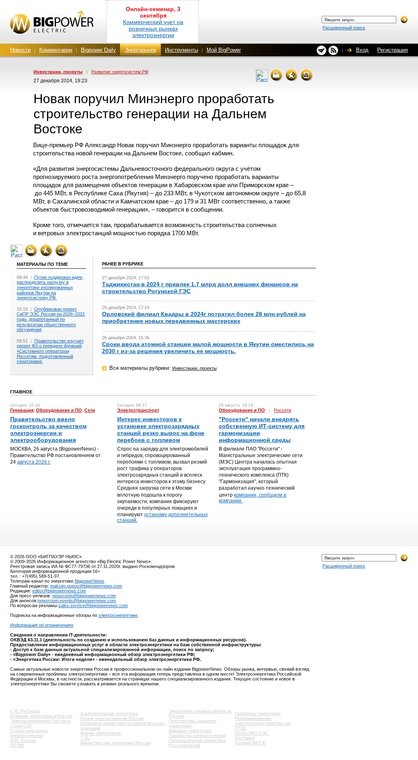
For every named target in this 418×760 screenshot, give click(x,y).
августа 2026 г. (34, 462)
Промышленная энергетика (197, 740)
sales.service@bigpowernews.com (93, 605)
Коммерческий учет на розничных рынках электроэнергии (153, 28)
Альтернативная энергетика (109, 713)
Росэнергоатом (184, 745)
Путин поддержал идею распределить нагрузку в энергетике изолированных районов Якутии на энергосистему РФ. (49, 287)
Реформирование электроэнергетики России (262, 721)
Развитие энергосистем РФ (119, 71)
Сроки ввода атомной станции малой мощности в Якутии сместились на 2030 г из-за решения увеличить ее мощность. (208, 347)
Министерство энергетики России (115, 742)
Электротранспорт (138, 410)
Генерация (21, 410)
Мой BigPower (224, 50)
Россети (282, 410)
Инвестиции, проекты (57, 71)
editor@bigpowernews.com (59, 590)
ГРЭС (241, 728)
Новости (20, 50)
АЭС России (23, 740)
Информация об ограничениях (41, 625)
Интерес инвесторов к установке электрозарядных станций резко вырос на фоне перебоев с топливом (161, 430)
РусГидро (244, 738)
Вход (362, 50)
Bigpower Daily (98, 50)
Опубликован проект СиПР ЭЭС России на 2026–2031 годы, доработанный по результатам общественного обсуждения (51, 319)
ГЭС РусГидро (25, 711)
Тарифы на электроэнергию (197, 735)
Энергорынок (140, 50)
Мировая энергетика (190, 730)
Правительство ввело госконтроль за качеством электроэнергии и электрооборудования (48, 430)
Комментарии (55, 50)
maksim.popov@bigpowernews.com (86, 585)
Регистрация (392, 50)
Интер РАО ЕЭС (251, 733)
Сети (89, 410)
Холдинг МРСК (250, 742)
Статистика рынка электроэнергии (29, 733)
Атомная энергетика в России (41, 716)
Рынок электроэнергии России (112, 718)
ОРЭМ (17, 745)
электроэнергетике (118, 615)
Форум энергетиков (100, 733)
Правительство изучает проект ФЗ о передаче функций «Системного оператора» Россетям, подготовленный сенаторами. (50, 351)
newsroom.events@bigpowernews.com (77, 600)
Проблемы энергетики (257, 713)
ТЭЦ (85, 738)
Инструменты (181, 50)
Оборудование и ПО (59, 410)
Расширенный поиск (343, 27)
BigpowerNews (89, 581)
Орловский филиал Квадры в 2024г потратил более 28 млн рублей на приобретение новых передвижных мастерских (204, 317)
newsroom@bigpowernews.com (84, 595)
